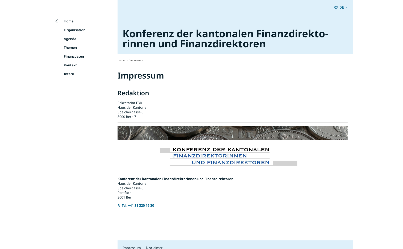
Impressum (136, 60)
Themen (70, 47)
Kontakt (70, 65)
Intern (69, 74)
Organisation (74, 30)
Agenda (70, 38)
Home (68, 21)
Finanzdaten (74, 56)
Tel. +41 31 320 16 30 (138, 205)
